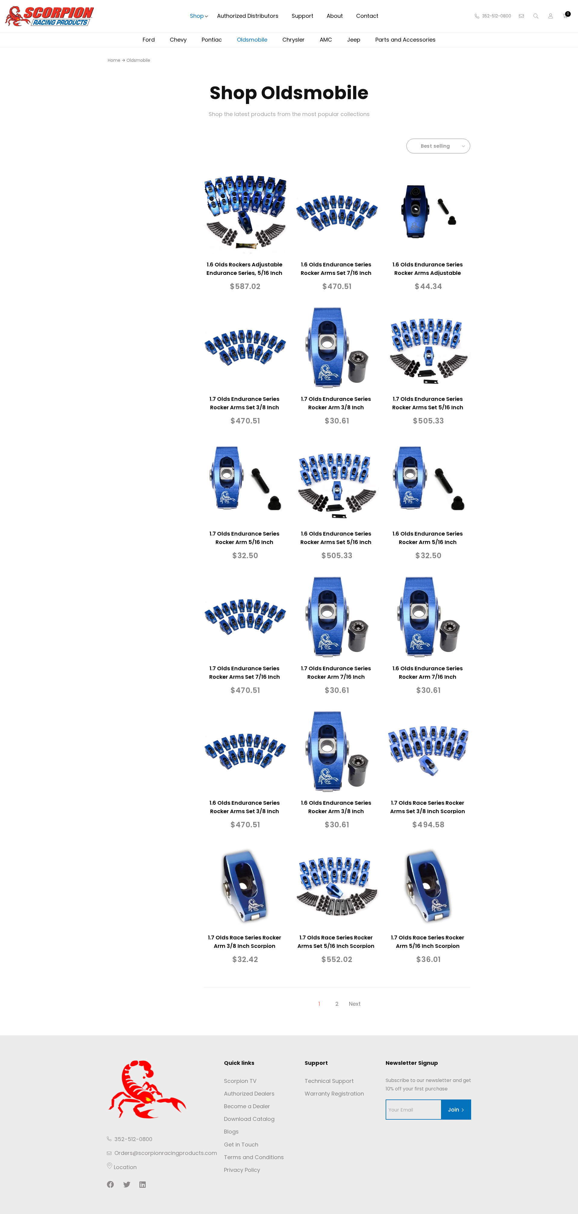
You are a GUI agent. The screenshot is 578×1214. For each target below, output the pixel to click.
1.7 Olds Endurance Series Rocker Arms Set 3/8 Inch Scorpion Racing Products (245, 407)
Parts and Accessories (405, 39)
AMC (326, 39)
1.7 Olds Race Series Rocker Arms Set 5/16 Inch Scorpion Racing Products (335, 946)
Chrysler (293, 39)
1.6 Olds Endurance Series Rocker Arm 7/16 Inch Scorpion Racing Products (428, 677)
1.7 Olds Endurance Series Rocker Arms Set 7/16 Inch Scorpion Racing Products (245, 677)
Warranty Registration (334, 1093)
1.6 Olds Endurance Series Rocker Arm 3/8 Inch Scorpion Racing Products (336, 811)
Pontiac (212, 39)
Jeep (353, 39)
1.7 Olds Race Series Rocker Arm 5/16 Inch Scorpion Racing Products (427, 946)
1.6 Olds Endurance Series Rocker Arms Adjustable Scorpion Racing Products (428, 273)
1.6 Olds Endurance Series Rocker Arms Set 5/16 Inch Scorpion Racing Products (336, 542)
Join (453, 1109)
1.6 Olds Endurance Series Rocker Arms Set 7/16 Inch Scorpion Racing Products (336, 273)
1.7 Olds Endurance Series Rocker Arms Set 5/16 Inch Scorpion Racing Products (428, 407)
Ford (149, 39)
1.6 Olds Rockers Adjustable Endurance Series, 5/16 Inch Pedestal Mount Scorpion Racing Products (244, 277)
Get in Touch (241, 1144)
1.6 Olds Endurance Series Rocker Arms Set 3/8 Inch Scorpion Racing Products (245, 811)
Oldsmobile (252, 39)
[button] (196, 16)
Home (114, 60)
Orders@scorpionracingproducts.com (165, 1153)
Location (124, 1167)
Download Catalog (249, 1119)
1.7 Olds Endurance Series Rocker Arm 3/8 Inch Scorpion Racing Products (336, 407)
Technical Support (329, 1081)
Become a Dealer (247, 1106)
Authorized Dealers (249, 1093)
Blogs (231, 1131)
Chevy (178, 39)
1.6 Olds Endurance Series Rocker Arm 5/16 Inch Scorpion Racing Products (428, 542)
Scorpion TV (240, 1081)
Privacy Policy (242, 1170)
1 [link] (319, 1004)
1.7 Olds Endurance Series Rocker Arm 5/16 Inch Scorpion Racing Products (245, 542)
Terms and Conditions (254, 1157)
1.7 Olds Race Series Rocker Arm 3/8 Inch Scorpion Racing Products (244, 946)
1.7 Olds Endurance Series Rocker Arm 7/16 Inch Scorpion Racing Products (336, 677)
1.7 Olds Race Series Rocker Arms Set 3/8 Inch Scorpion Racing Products (427, 811)
